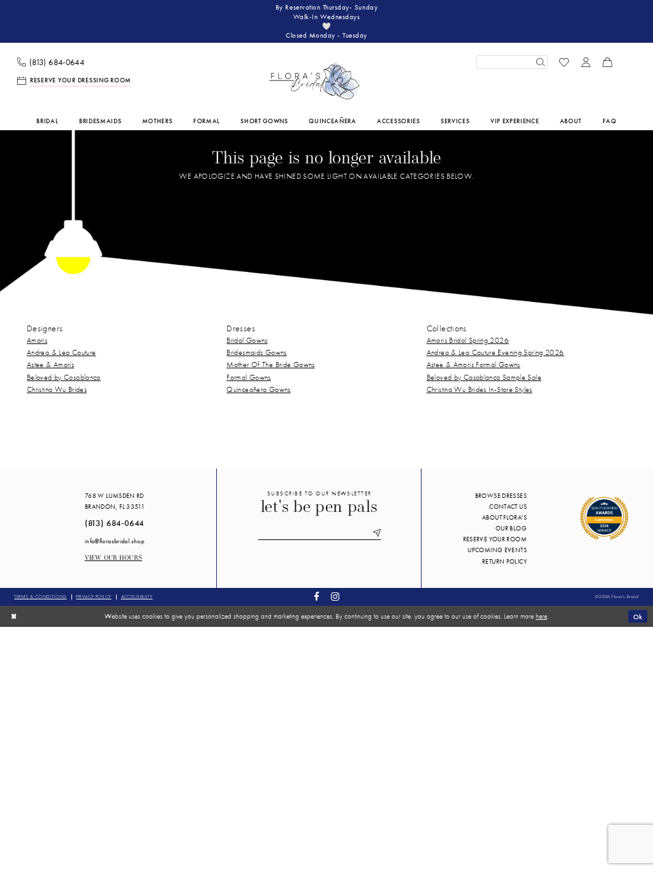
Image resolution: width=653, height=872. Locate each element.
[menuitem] (51, 62)
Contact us (508, 506)
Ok (638, 616)
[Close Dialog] (14, 616)
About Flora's (504, 517)
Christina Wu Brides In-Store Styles (479, 389)
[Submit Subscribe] (375, 533)
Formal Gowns (248, 377)
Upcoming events (497, 550)
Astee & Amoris (50, 364)
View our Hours (113, 558)
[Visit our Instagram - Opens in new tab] (335, 597)
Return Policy (504, 561)
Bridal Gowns (246, 340)
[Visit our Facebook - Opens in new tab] (317, 597)
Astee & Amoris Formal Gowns (473, 364)
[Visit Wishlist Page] (564, 61)
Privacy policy (93, 596)
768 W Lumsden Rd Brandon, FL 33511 (115, 501)
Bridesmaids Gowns (256, 352)
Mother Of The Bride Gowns (270, 364)
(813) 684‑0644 (115, 523)
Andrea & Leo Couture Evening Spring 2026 (495, 352)
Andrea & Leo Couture (61, 352)
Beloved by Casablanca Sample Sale (484, 377)
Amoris (37, 340)
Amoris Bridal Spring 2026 (468, 340)
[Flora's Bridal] (314, 81)
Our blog (511, 528)
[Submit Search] (540, 62)
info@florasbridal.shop (114, 541)
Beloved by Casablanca (64, 377)
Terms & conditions (40, 596)
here (541, 616)
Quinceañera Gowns (258, 389)
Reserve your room (495, 539)
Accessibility (137, 596)
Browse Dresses (501, 496)
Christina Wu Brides (57, 389)
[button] (586, 61)
